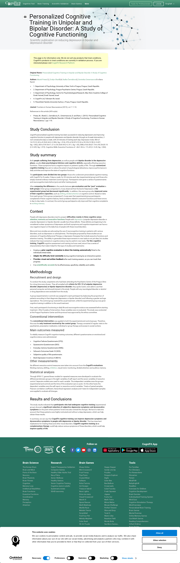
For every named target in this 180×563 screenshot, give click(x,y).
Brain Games (134, 510)
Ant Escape (83, 486)
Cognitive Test (29, 4)
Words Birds (109, 521)
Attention (26, 505)
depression (78, 219)
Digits (106, 478)
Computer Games (58, 470)
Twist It (107, 513)
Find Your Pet (84, 516)
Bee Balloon (109, 483)
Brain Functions (29, 491)
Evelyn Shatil (55, 79)
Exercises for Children (137, 489)
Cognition (26, 483)
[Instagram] (89, 450)
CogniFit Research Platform (63, 63)
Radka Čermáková (70, 79)
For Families (134, 467)
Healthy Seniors (57, 481)
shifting (63, 194)
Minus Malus (109, 502)
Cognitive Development (138, 491)
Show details (127, 558)
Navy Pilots (55, 475)
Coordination (28, 497)
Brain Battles (134, 527)
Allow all (159, 533)
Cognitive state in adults (60, 486)
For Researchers (135, 472)
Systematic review (58, 489)
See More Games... (111, 524)
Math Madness (85, 505)
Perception (27, 502)
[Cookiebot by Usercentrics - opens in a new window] (16, 558)
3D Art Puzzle (84, 524)
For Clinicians (134, 470)
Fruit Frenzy (84, 472)
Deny (159, 547)
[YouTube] (83, 450)
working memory (38, 203)
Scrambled (83, 513)
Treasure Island (85, 489)
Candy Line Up (110, 470)
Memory (26, 500)
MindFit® (132, 481)
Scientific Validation (60, 4)
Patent (131, 478)
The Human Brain (29, 467)
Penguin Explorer (111, 475)
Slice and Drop (110, 510)
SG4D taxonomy (57, 491)
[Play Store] (130, 450)
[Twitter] (78, 450)
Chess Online (84, 467)
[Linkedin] (94, 450)
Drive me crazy (85, 494)
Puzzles (107, 472)
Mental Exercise (135, 513)
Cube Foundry (109, 489)
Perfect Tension (110, 508)
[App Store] (148, 450)
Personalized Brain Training (140, 508)
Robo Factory (84, 483)
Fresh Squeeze (110, 491)
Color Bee (108, 481)
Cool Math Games (136, 518)
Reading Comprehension (138, 521)
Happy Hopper (110, 467)
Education (133, 475)
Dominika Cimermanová (87, 79)
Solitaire (82, 481)
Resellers (132, 486)
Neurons (26, 475)
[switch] (70, 558)
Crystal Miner (84, 478)
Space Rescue (84, 502)
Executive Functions (30, 494)
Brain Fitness (28, 481)
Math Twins (109, 500)
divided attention (72, 194)
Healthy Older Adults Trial (61, 472)
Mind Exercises (135, 505)
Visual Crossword (86, 497)
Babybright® (134, 483)
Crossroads (109, 486)
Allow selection (159, 540)
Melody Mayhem (85, 518)
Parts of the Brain (30, 472)
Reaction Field (109, 518)
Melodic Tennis (85, 510)
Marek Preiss (42, 79)
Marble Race (84, 508)
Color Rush (83, 521)
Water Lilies (108, 516)
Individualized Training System (141, 497)
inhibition (53, 368)
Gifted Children (135, 524)
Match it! (82, 500)
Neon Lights (84, 491)
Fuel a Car (108, 497)
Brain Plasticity (29, 478)
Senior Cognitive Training (61, 483)
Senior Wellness (57, 478)
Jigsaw (107, 494)
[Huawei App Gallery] (111, 450)
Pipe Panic (83, 475)
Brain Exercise (134, 494)
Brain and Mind (29, 470)
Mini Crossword (85, 470)
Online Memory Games (138, 516)
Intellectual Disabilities (31, 489)
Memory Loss (28, 486)
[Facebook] (72, 450)
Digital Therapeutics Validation (63, 467)
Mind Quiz (133, 500)
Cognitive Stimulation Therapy (141, 502)
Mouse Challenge (111, 505)
